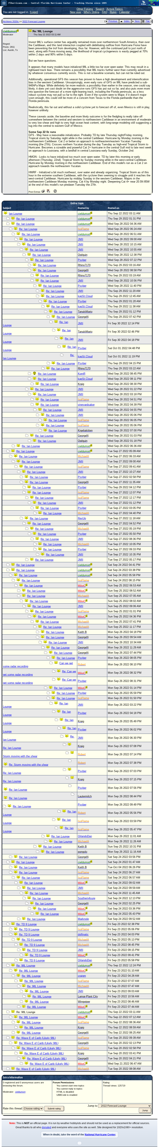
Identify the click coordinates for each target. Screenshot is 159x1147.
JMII (80, 239)
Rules (113, 12)
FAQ (104, 12)
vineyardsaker (86, 404)
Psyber (82, 259)
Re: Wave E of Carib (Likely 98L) (36, 1038)
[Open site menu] (4, 3)
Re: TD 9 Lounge (26, 924)
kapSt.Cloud (85, 296)
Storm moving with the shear (20, 756)
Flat (147, 21)
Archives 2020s (11, 21)
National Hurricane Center (100, 1134)
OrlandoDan (85, 836)
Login (34, 12)
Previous (113, 21)
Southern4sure (86, 898)
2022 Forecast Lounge (33, 21)
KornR (81, 373)
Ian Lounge (15, 213)
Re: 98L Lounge (25, 965)
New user (75, 12)
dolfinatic (83, 934)
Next (137, 21)
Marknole (83, 918)
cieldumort (20, 1092)
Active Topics (114, 9)
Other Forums (85, 9)
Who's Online (91, 12)
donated (46, 1127)
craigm (82, 975)
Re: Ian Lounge (25, 218)
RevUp (82, 518)
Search (100, 9)
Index (126, 21)
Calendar (124, 12)
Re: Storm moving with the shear (28, 764)
